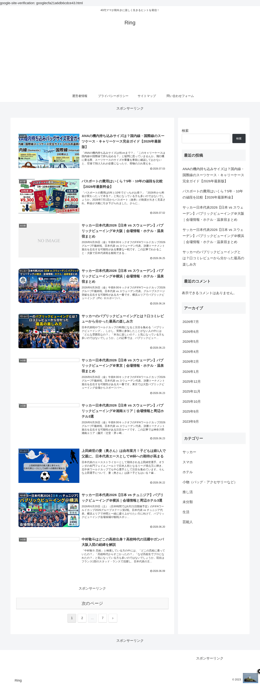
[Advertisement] (130, 62)
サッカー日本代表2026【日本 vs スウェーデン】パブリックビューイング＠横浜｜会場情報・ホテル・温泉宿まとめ (213, 236)
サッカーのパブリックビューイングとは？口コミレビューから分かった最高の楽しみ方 (213, 258)
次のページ (92, 603)
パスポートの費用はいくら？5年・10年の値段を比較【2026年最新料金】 (213, 194)
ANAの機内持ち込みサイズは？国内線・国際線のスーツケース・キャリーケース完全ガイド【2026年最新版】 (213, 175)
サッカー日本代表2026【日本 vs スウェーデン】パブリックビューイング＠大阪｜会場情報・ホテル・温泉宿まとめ (213, 214)
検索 (185, 131)
